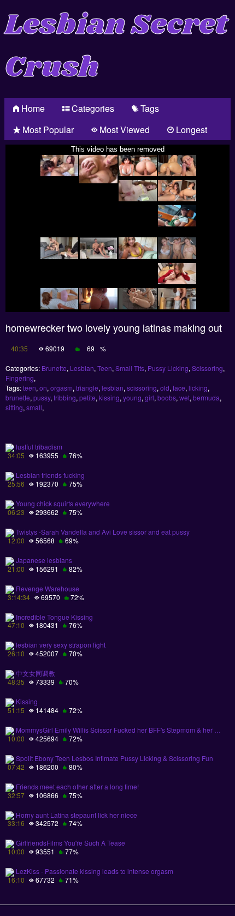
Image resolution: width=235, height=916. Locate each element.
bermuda (206, 397)
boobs (166, 397)
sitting (14, 407)
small (34, 407)
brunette (17, 397)
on (43, 387)
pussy (41, 397)
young (132, 397)
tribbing (65, 397)
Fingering (19, 377)
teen (29, 387)
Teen (104, 368)
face (179, 387)
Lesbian (82, 368)
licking (198, 387)
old (164, 387)
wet (184, 397)
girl (149, 397)
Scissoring (207, 368)
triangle (87, 387)
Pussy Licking (168, 368)
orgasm (61, 387)
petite (87, 397)
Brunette (54, 368)
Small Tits (129, 368)
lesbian (113, 387)
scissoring (142, 387)
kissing (109, 397)
